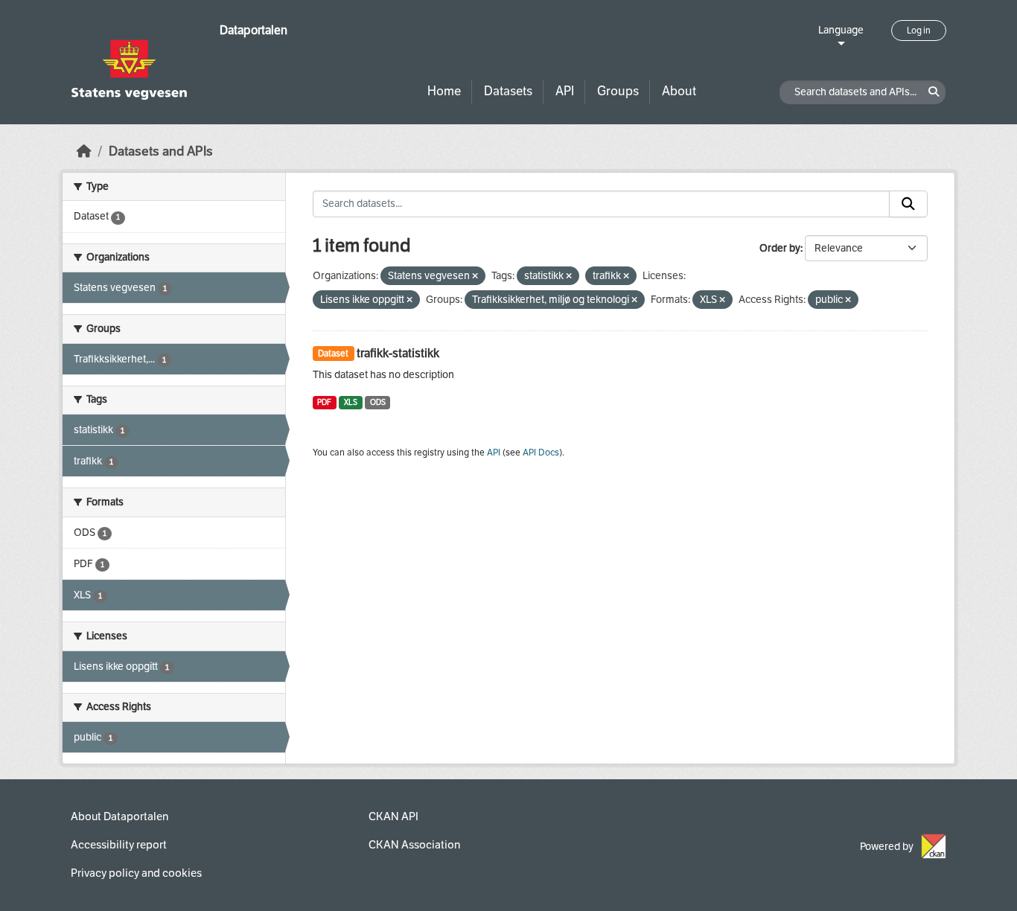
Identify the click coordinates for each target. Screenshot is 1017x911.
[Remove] (475, 276)
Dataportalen (253, 30)
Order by (779, 248)
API (564, 91)
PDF (324, 402)
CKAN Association (414, 844)
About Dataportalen (119, 816)
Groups (618, 91)
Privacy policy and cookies (136, 873)
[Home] (84, 151)
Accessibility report (119, 844)
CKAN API (393, 816)
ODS (378, 402)
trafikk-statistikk (398, 353)
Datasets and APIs (161, 151)
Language (841, 30)
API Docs (541, 452)
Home (444, 91)
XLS (350, 402)
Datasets (508, 91)
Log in (919, 30)
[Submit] (908, 204)
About (679, 91)
